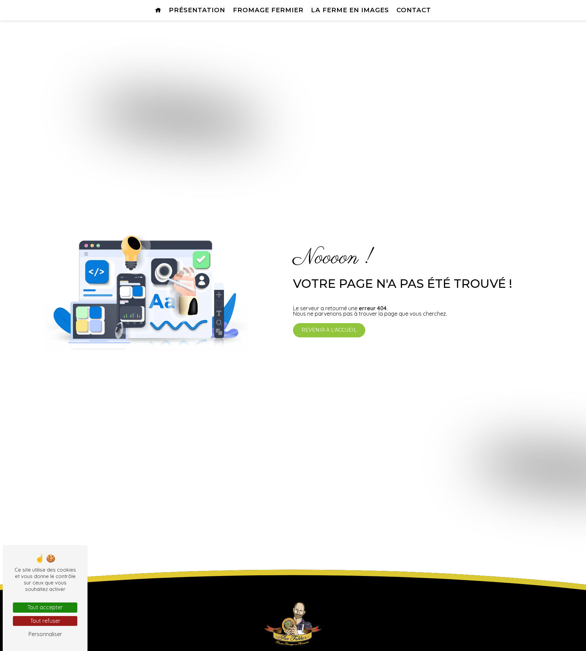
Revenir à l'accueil (329, 330)
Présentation (197, 10)
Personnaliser (45, 634)
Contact (413, 10)
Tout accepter (45, 607)
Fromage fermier (268, 10)
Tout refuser (45, 620)
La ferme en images (350, 10)
